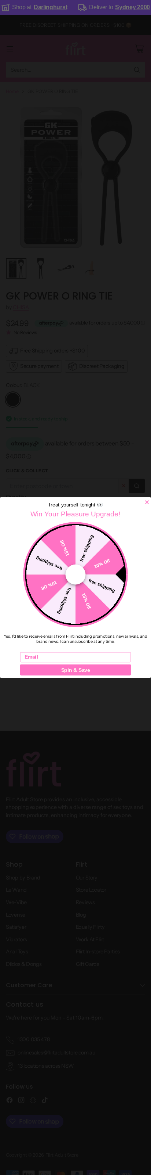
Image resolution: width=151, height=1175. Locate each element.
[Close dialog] (147, 502)
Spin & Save (75, 670)
